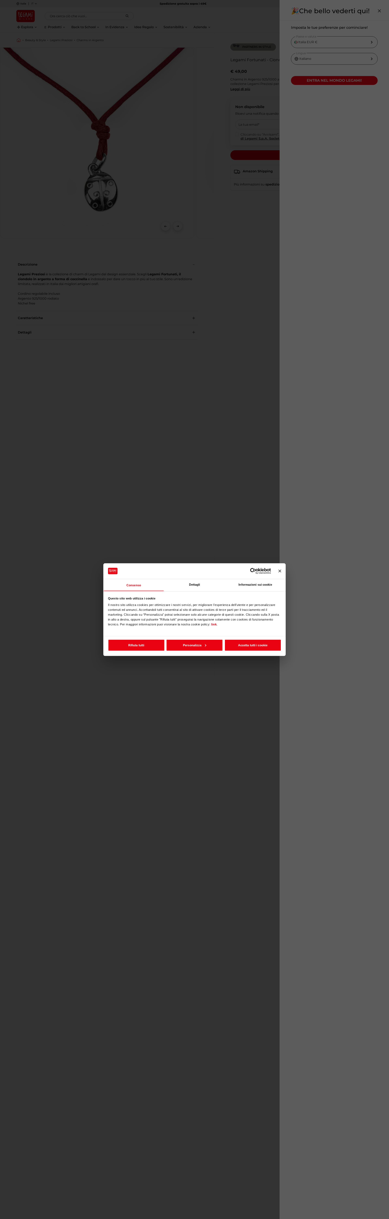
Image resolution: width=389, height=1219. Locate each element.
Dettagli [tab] (194, 584)
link (214, 624)
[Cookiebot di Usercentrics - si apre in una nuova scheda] (253, 571)
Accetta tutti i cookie (252, 645)
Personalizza (192, 645)
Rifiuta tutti (136, 645)
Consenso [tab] (133, 585)
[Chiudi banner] (279, 571)
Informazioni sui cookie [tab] (255, 584)
